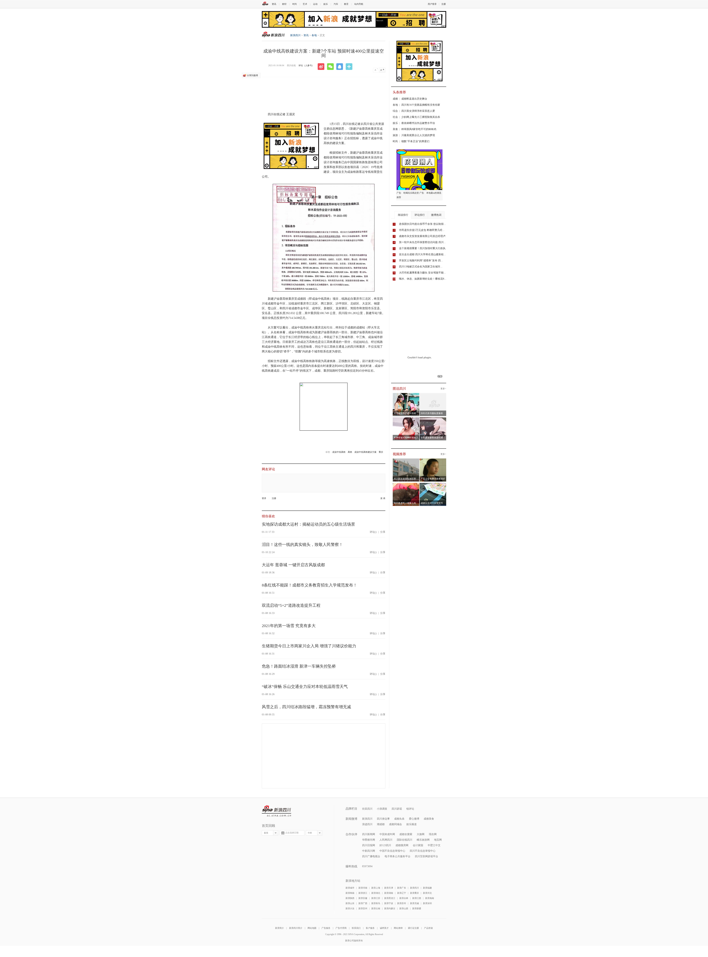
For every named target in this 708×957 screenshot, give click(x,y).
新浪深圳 (427, 903)
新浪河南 (362, 888)
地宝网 (438, 839)
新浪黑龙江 (389, 898)
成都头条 (399, 818)
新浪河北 (427, 893)
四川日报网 (368, 845)
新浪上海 (375, 888)
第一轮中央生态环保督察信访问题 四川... (422, 242)
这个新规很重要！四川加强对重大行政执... (423, 248)
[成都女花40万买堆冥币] (433, 485)
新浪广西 (362, 903)
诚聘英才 (384, 928)
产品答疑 (428, 928)
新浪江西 (416, 898)
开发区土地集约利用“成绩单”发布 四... (421, 260)
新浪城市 (350, 888)
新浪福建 (427, 888)
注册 (443, 4)
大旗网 (420, 834)
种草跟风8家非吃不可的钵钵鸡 (418, 129)
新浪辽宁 (401, 893)
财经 (284, 4)
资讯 (274, 4)
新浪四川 (273, 34)
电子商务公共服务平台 (397, 856)
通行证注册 (413, 928)
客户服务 (370, 928)
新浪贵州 (362, 908)
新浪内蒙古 (389, 908)
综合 (395, 111)
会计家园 (418, 845)
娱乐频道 (411, 824)
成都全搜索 (405, 834)
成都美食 (429, 818)
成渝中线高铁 (339, 452)
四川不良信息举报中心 (422, 850)
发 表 (382, 498)
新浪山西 (403, 908)
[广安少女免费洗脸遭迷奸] (433, 460)
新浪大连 (350, 908)
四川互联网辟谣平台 (426, 856)
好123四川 (385, 845)
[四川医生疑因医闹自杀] (406, 460)
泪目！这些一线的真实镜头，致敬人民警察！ (302, 544)
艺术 (305, 4)
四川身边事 (383, 818)
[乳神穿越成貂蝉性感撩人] (406, 419)
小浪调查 (382, 808)
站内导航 (358, 4)
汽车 (336, 4)
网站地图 (312, 928)
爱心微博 (414, 818)
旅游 (395, 135)
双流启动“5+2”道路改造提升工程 (291, 605)
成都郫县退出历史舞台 (414, 98)
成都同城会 (395, 824)
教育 (346, 4)
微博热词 (436, 215)
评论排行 (419, 215)
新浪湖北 (375, 893)
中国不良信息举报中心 (392, 850)
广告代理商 (341, 928)
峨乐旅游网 (423, 839)
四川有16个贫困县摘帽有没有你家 (420, 104)
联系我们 (356, 928)
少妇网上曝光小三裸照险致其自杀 (420, 117)
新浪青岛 (375, 903)
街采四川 (367, 808)
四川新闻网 (368, 834)
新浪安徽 (362, 898)
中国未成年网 (387, 834)
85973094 (367, 866)
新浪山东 (350, 903)
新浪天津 (388, 888)
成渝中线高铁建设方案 (365, 452)
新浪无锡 (414, 903)
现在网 (433, 834)
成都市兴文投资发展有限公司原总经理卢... (423, 236)
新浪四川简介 (295, 928)
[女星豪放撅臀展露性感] (433, 419)
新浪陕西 (350, 898)
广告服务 (326, 928)
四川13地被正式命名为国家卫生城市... (420, 266)
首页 (266, 833)
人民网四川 (385, 839)
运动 (315, 4)
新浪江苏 (375, 898)
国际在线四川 (404, 839)
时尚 (294, 4)
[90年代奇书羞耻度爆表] (434, 395)
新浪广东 (401, 888)
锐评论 (410, 808)
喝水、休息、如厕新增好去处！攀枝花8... (422, 278)
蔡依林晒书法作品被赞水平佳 (418, 123)
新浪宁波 (388, 903)
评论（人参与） (306, 65)
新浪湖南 (388, 893)
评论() (373, 532)
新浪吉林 (403, 898)
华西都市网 (368, 839)
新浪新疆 (416, 908)
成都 (395, 98)
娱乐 (325, 4)
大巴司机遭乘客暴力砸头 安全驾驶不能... (422, 272)
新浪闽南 (350, 893)
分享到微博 (252, 75)
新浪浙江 (362, 893)
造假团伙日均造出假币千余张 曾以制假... (422, 224)
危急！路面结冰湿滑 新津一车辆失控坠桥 (299, 666)
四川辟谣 (397, 808)
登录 (264, 498)
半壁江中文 (434, 845)
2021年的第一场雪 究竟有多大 (289, 625)
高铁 (350, 452)
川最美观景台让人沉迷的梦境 (418, 135)
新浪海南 (429, 898)
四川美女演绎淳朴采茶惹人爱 (418, 111)
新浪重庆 (414, 893)
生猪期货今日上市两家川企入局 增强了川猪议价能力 (309, 646)
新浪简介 (279, 928)
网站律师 (398, 928)
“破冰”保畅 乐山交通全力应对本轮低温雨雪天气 (305, 686)
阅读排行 (403, 215)
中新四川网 (368, 850)
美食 (395, 129)
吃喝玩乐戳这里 (411, 193)
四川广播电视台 (371, 856)
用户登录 (432, 4)
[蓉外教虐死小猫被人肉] (406, 485)
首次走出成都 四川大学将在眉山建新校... (422, 254)
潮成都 (381, 824)
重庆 (381, 452)
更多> (443, 388)
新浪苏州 (401, 903)
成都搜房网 (401, 845)
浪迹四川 (367, 824)
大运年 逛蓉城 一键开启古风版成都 (293, 565)
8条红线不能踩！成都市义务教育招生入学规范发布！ (309, 585)
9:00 (310, 833)
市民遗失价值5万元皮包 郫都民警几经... (422, 230)
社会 (395, 117)
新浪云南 (375, 908)
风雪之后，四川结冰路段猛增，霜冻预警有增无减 (306, 707)
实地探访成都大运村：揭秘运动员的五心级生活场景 (308, 524)
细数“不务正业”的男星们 (415, 141)
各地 (314, 35)
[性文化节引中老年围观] (406, 395)
